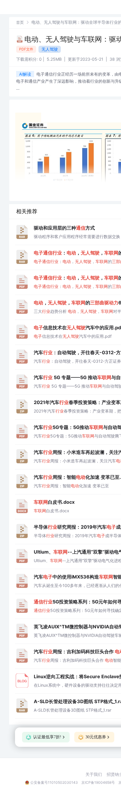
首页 (20, 22)
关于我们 (93, 774)
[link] (20, 22)
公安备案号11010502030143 (54, 782)
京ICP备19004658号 (98, 782)
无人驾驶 (49, 49)
